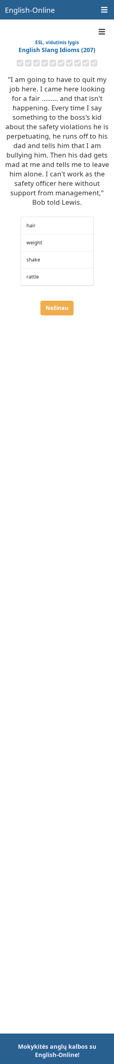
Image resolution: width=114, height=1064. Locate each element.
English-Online (30, 10)
